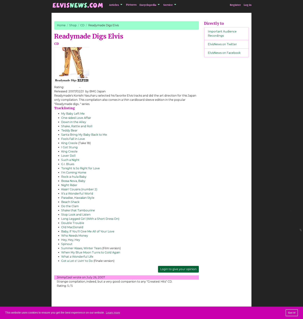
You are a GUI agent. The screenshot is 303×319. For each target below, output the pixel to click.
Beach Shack (70, 202)
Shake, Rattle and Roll (76, 126)
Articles (114, 4)
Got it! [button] (292, 312)
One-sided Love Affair (76, 118)
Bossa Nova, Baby (73, 181)
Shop (73, 25)
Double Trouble (72, 223)
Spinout (66, 244)
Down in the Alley (73, 122)
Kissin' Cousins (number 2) (79, 189)
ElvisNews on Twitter (222, 44)
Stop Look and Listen (75, 214)
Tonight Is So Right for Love (80, 168)
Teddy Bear (69, 130)
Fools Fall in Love (73, 139)
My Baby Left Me (73, 113)
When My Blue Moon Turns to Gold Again (90, 252)
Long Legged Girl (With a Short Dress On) (90, 218)
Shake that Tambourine (78, 210)
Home (61, 25)
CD (82, 25)
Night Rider (69, 185)
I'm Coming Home (73, 172)
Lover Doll (68, 155)
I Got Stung (69, 147)
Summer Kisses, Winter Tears (81, 248)
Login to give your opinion (178, 269)
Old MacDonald (72, 227)
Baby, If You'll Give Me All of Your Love (87, 231)
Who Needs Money (74, 235)
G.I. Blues (67, 164)
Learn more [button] (113, 312)
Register (235, 4)
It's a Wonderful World (77, 193)
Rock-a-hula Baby (73, 176)
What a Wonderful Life (77, 256)
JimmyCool (64, 277)
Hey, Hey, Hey (70, 240)
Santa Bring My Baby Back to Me (84, 134)
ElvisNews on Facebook (224, 53)
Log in (247, 4)
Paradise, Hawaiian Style (77, 197)
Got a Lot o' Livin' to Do (77, 261)
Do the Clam (70, 206)
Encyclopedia (147, 4)
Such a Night (70, 160)
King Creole (69, 143)
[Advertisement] (227, 118)
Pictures (131, 4)
